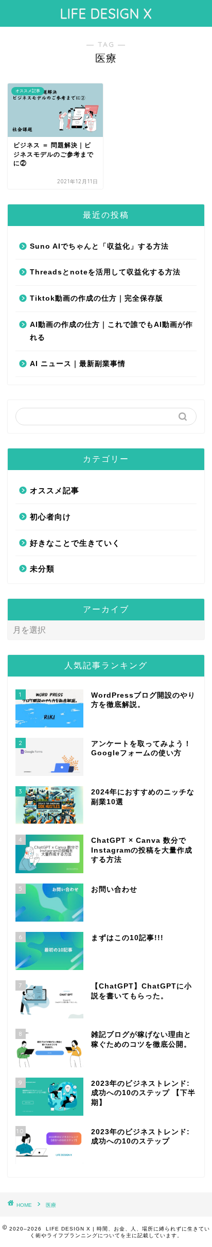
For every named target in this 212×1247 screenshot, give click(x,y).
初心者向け (50, 516)
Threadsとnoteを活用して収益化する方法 (105, 272)
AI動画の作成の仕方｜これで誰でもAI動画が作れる (111, 331)
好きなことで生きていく (75, 543)
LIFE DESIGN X (106, 13)
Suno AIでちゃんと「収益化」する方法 (99, 246)
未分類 (42, 568)
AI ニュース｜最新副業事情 (78, 364)
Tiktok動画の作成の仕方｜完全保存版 (96, 298)
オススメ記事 (54, 490)
